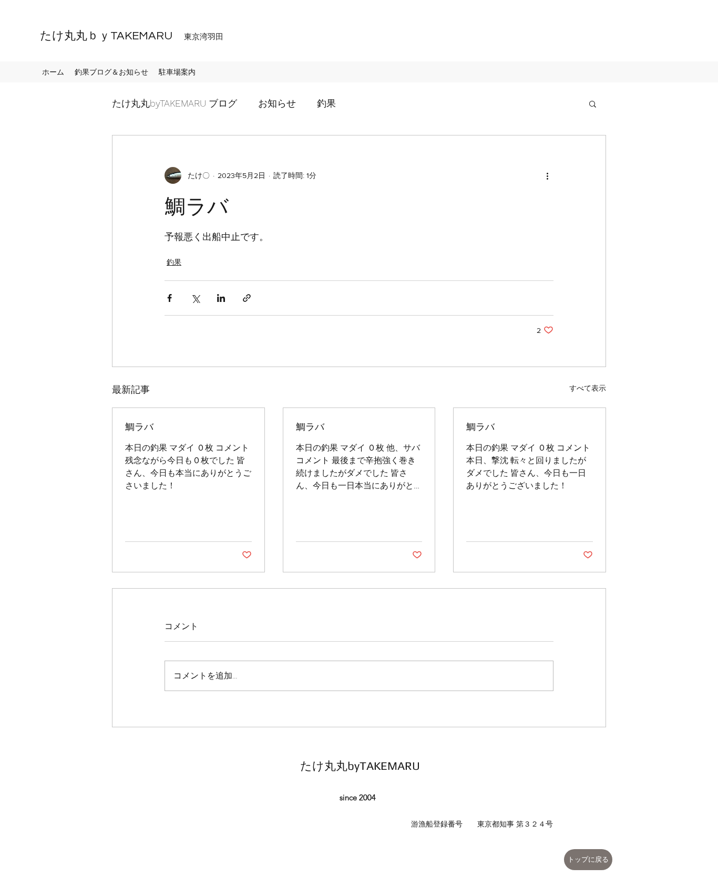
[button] (593, 103)
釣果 (326, 103)
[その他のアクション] (547, 175)
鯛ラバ (139, 427)
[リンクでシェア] (247, 298)
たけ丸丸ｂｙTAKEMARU (125, 36)
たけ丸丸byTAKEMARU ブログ (174, 103)
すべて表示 (587, 388)
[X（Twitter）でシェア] (195, 298)
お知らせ (277, 103)
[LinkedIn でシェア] (221, 298)
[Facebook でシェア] (170, 298)
